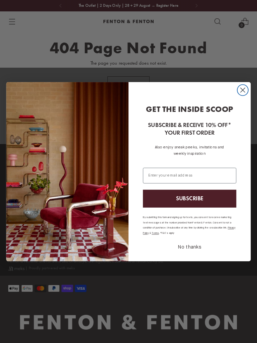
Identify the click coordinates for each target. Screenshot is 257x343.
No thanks (189, 247)
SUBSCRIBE (189, 198)
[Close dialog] (242, 89)
